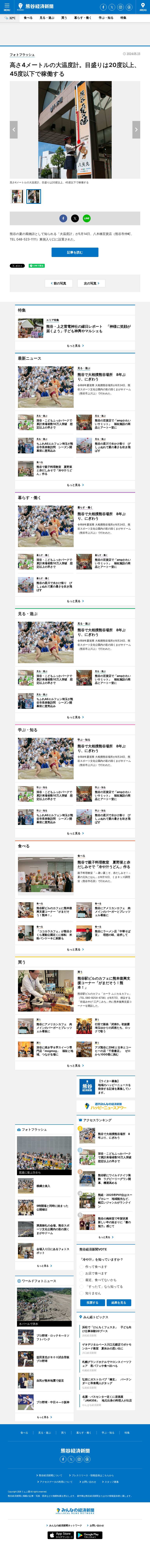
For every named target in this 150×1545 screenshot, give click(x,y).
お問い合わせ (89, 1481)
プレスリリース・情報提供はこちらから (93, 1475)
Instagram (120, 7)
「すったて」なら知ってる (104, 1286)
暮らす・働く (83, 17)
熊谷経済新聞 (35, 7)
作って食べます (96, 1266)
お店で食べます (96, 1273)
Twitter (112, 7)
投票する (92, 1302)
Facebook (103, 7)
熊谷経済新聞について (50, 1475)
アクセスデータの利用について (56, 1481)
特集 (123, 17)
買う (64, 17)
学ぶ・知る (106, 17)
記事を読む (75, 252)
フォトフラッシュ (22, 55)
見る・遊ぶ (47, 17)
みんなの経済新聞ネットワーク (75, 1511)
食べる (28, 17)
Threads (129, 7)
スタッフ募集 (112, 1481)
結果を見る (119, 1302)
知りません (93, 1293)
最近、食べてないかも (101, 1280)
